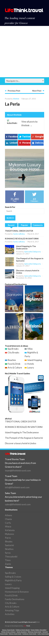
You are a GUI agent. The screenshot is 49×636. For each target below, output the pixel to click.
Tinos (8, 560)
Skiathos (9, 549)
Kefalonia (10, 530)
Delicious (39, 142)
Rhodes (8, 541)
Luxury (30, 367)
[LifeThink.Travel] (24, 11)
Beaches (12, 360)
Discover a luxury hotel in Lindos (20, 443)
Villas (30, 348)
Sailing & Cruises (13, 576)
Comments (38, 225)
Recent (11, 225)
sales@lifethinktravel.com (18, 504)
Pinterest (26, 142)
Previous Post (14, 91)
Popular (24, 225)
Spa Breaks (13, 348)
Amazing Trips (12, 610)
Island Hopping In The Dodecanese (26, 247)
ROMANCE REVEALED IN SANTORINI (22, 238)
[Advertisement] (24, 51)
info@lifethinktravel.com (17, 487)
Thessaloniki (11, 556)
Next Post (36, 91)
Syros (8, 552)
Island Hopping (34, 360)
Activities (9, 614)
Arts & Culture (15, 367)
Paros (8, 537)
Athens (8, 515)
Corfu (8, 522)
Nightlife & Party (13, 580)
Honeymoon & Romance (17, 591)
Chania (8, 519)
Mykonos (9, 534)
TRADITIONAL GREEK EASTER (19, 231)
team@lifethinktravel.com (18, 470)
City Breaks (13, 352)
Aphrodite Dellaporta (32, 252)
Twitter (26, 136)
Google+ (39, 136)
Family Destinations (14, 599)
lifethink (16, 99)
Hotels (30, 363)
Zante (8, 564)
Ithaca (8, 526)
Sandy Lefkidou (19, 234)
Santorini (9, 545)
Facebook (13, 136)
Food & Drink (14, 363)
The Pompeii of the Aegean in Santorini (24, 437)
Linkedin (14, 142)
